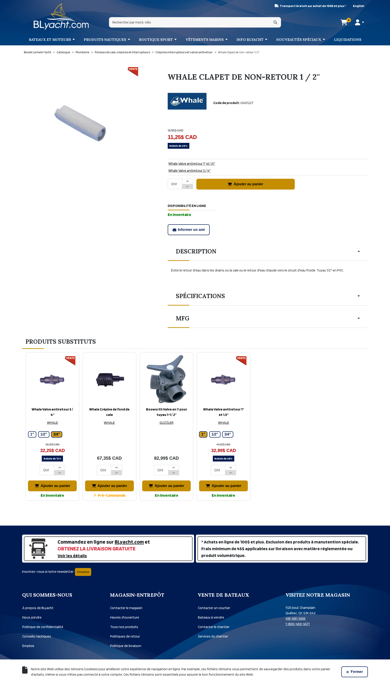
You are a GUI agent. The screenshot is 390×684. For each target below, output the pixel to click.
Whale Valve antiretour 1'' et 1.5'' (191, 163)
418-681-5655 (296, 618)
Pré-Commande (111, 495)
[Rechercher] (275, 22)
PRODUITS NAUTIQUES (105, 39)
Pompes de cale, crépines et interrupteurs (122, 52)
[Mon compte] (359, 22)
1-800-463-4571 (298, 624)
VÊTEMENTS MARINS (205, 39)
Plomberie (82, 52)
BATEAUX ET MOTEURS (50, 39)
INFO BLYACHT (250, 39)
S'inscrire (83, 572)
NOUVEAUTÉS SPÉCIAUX (298, 39)
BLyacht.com (129, 541)
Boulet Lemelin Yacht (37, 52)
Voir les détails (72, 555)
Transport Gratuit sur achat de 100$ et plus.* (313, 6)
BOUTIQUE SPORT (156, 39)
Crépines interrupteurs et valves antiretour (184, 52)
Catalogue (63, 52)
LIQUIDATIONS (347, 39)
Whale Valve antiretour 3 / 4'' (189, 170)
